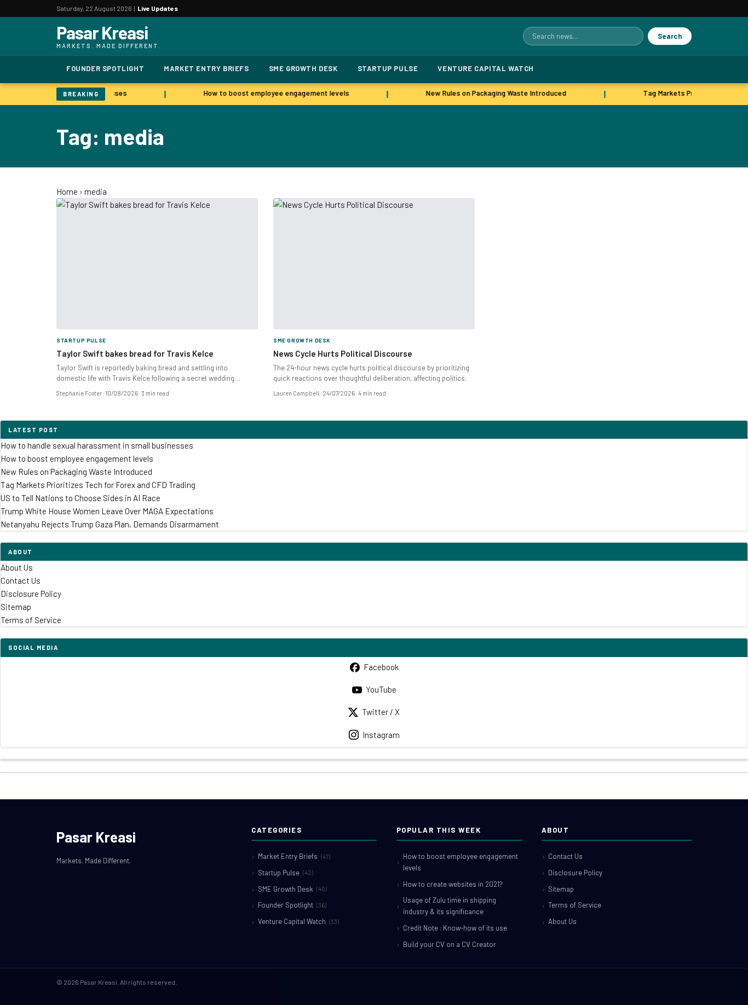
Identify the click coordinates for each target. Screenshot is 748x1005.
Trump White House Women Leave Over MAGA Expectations (107, 511)
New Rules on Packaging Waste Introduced (492, 93)
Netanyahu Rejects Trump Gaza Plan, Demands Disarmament (110, 524)
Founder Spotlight (105, 68)
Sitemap (16, 607)
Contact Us (21, 580)
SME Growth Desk (303, 68)
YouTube (381, 689)
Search (670, 36)
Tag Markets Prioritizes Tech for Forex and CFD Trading (98, 485)
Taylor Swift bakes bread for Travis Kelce (135, 353)
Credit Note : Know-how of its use (455, 927)
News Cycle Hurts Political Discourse (342, 353)
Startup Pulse (388, 68)
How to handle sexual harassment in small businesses (97, 445)
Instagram (381, 735)
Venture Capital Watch (486, 68)
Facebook (381, 667)
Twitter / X (381, 712)
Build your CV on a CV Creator (449, 944)
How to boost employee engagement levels (272, 93)
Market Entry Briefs (206, 68)
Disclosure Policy (31, 594)
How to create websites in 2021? (453, 884)
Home (67, 191)
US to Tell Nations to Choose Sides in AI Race (80, 498)
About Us (17, 567)
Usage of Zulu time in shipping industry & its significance (449, 906)
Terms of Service (31, 620)
